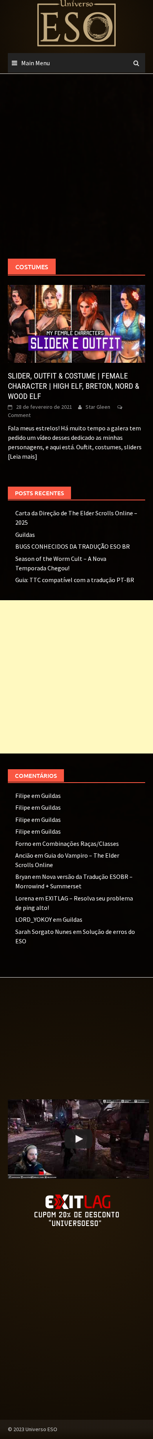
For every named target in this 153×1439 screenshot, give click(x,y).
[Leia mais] (22, 456)
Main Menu (35, 63)
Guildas (25, 534)
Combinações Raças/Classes (80, 843)
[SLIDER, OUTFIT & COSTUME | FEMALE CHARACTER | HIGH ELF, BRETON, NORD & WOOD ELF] (76, 323)
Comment (19, 415)
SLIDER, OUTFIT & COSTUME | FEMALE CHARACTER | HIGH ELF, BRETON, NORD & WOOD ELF (73, 386)
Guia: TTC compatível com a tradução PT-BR (74, 580)
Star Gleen (98, 406)
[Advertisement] (76, 166)
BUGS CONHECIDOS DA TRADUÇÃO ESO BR (72, 546)
